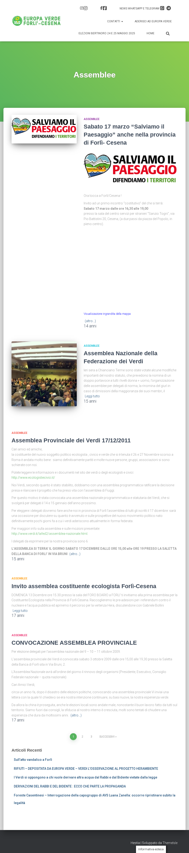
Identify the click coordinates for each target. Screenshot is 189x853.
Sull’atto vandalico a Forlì (33, 759)
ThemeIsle (169, 843)
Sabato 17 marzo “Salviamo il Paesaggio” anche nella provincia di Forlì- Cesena (130, 134)
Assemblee (92, 119)
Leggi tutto (92, 396)
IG (84, 8)
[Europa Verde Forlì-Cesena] (36, 20)
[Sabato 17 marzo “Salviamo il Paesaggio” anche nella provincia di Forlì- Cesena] (44, 129)
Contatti (114, 21)
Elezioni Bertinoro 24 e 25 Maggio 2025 (107, 33)
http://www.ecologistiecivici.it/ (33, 477)
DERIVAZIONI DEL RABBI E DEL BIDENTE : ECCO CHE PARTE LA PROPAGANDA (70, 786)
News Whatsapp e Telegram (140, 8)
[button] (122, 21)
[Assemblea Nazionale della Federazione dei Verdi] (44, 373)
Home (150, 33)
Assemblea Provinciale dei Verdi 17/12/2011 (71, 440)
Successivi (107, 736)
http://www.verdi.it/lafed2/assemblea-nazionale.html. (50, 533)
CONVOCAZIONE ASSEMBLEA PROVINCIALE (74, 642)
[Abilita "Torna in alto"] (180, 844)
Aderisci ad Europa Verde (153, 21)
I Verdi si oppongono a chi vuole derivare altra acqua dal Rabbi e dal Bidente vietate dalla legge (85, 777)
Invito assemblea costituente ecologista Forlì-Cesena (84, 586)
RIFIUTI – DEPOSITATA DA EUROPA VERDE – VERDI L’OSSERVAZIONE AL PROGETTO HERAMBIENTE (86, 768)
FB (104, 8)
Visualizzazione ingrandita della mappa (107, 313)
